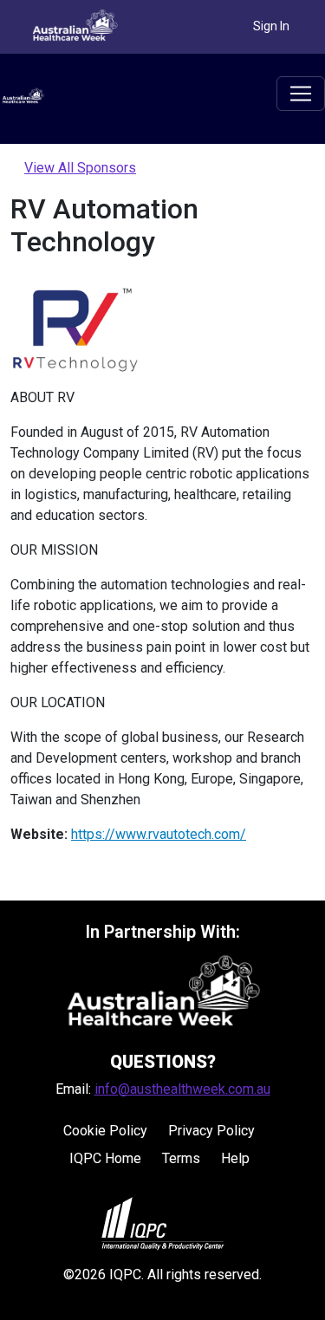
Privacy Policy (211, 1130)
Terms (181, 1158)
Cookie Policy (105, 1130)
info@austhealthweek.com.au (182, 1089)
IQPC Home (105, 1158)
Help (235, 1158)
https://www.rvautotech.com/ (158, 834)
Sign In (271, 26)
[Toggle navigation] (300, 93)
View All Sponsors (80, 167)
